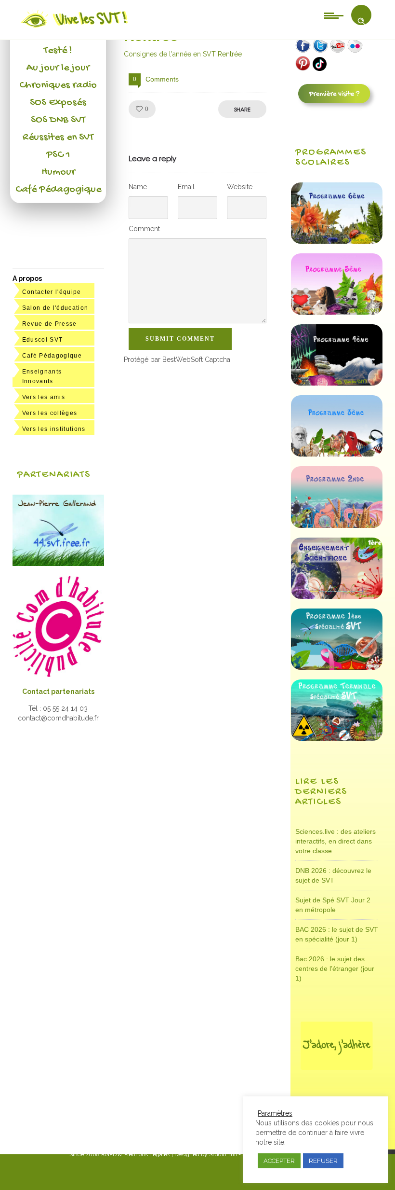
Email (186, 187)
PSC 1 (58, 155)
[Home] (75, 27)
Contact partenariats (58, 691)
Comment (144, 229)
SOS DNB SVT (58, 120)
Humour (58, 172)
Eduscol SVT (42, 339)
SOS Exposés (58, 103)
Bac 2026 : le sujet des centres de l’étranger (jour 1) (334, 968)
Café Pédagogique (58, 189)
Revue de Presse (49, 323)
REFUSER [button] (323, 1160)
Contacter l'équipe (51, 292)
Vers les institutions (54, 429)
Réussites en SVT (58, 137)
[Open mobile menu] (333, 15)
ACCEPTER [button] (279, 1160)
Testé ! (58, 50)
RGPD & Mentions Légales (135, 1154)
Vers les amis (43, 397)
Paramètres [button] (275, 1113)
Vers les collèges (50, 413)
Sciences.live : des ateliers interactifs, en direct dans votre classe (335, 841)
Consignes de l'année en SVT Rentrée (183, 54)
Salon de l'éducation (55, 307)
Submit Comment (180, 338)
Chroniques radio (58, 85)
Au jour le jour (58, 68)
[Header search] (361, 21)
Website (239, 187)
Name (138, 187)
